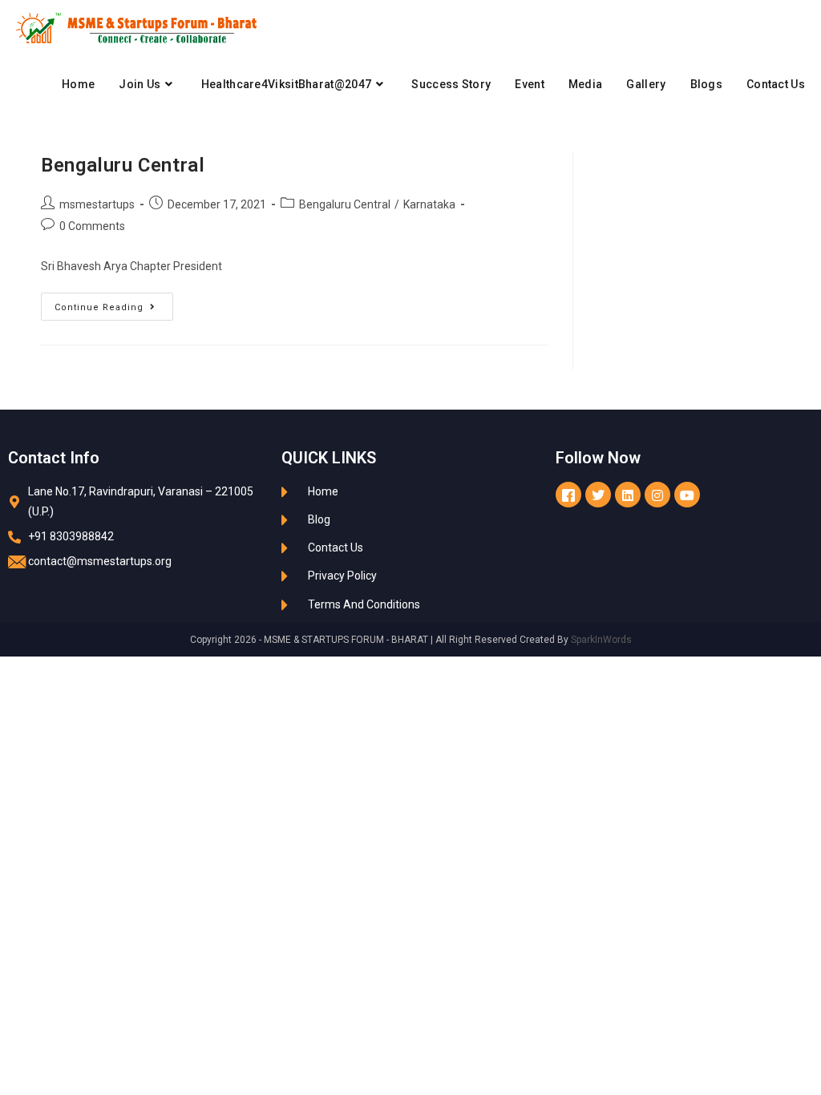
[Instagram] (657, 494)
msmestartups (97, 204)
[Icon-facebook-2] (568, 494)
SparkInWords (601, 639)
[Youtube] (687, 494)
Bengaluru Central (122, 165)
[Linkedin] (628, 494)
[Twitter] (598, 494)
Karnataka (429, 204)
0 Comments (92, 226)
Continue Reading (114, 303)
